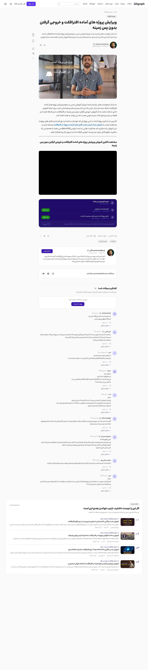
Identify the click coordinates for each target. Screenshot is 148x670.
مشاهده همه (15, 505)
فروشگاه (92, 4)
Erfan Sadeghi (106, 418)
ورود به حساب (77, 304)
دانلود (44, 210)
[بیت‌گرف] (139, 3)
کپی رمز (45, 224)
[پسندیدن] (110, 323)
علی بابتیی (108, 332)
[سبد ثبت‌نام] (11, 4)
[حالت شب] (5, 4)
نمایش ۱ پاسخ (105, 326)
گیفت (116, 4)
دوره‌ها (123, 4)
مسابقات (100, 4)
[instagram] (53, 274)
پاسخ (104, 323)
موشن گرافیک (108, 12)
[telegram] (48, 274)
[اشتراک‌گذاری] (40, 45)
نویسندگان (109, 4)
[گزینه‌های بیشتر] (40, 236)
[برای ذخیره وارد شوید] (44, 45)
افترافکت (113, 241)
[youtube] (43, 274)
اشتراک (85, 4)
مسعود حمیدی (106, 436)
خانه (115, 12)
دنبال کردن (47, 251)
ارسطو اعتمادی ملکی (102, 44)
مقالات (129, 4)
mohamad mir (106, 313)
